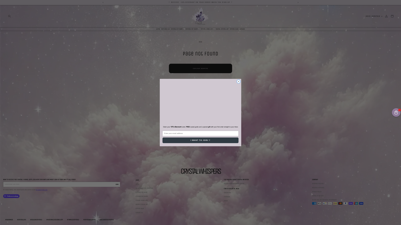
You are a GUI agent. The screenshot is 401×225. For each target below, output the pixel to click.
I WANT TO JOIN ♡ (200, 142)
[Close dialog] (238, 80)
